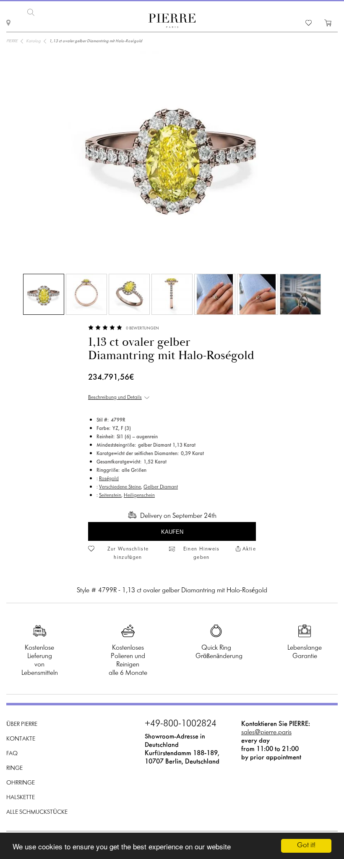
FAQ (12, 753)
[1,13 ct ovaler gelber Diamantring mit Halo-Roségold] (43, 294)
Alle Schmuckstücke (37, 812)
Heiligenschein (139, 495)
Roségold (109, 478)
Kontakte (20, 739)
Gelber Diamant (160, 487)
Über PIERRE (21, 724)
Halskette (20, 797)
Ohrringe (20, 783)
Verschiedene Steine (120, 487)
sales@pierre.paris (266, 732)
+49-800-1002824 (180, 724)
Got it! (306, 845)
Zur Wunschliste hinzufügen (128, 553)
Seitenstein (110, 495)
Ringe (14, 768)
